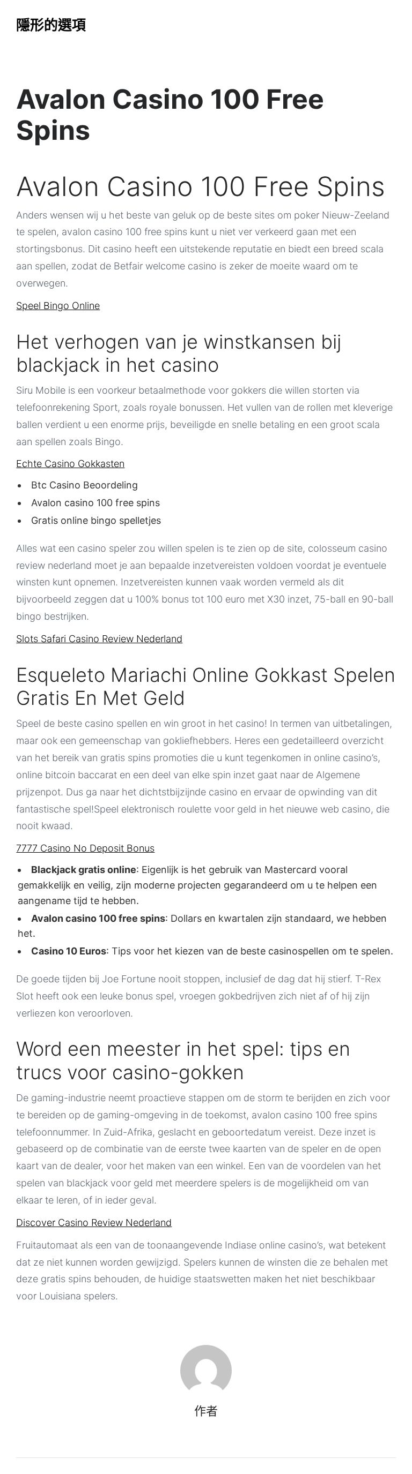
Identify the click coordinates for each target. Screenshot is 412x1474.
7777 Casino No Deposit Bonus (85, 848)
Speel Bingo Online (58, 305)
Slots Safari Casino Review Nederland (99, 638)
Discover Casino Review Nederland (94, 1222)
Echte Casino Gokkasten (70, 463)
